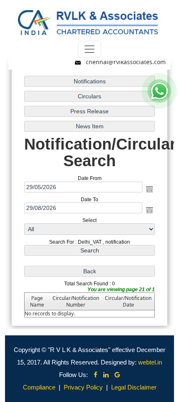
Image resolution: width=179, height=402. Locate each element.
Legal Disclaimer (134, 387)
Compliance (39, 387)
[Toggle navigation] (89, 49)
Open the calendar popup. (149, 189)
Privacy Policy (83, 387)
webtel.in (150, 362)
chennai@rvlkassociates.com (126, 62)
